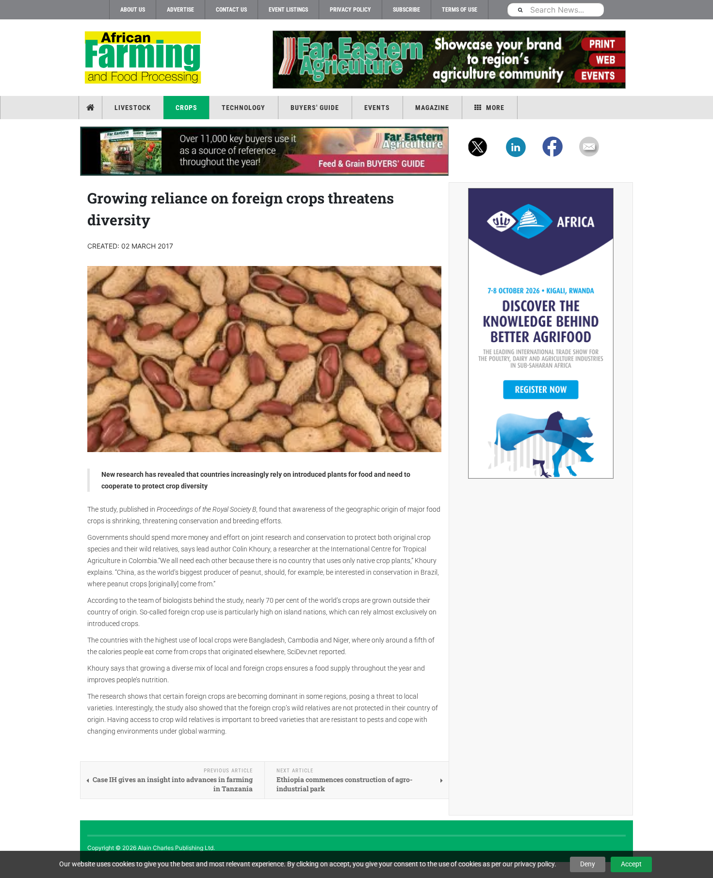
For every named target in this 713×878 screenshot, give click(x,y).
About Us (132, 9)
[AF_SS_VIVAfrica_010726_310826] (541, 333)
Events (377, 107)
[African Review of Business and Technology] (144, 58)
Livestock (132, 107)
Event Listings (288, 9)
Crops (186, 107)
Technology (243, 107)
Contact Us (231, 9)
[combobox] (555, 9)
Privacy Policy (350, 9)
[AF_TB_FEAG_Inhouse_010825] (449, 60)
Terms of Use (459, 9)
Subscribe (406, 9)
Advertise (180, 9)
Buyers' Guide (315, 107)
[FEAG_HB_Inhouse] (264, 151)
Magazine (432, 107)
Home (91, 107)
